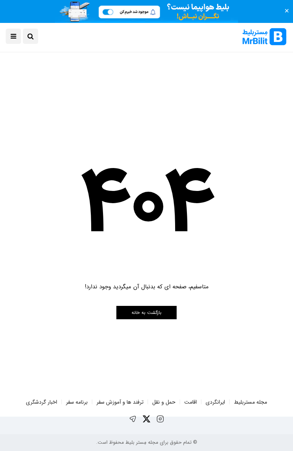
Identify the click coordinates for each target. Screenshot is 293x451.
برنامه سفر (77, 402)
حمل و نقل (163, 402)
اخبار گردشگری (41, 402)
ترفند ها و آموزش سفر (120, 402)
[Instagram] (160, 419)
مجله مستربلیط (250, 402)
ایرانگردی (215, 402)
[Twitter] (146, 419)
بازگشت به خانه (146, 312)
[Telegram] (133, 419)
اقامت (190, 402)
